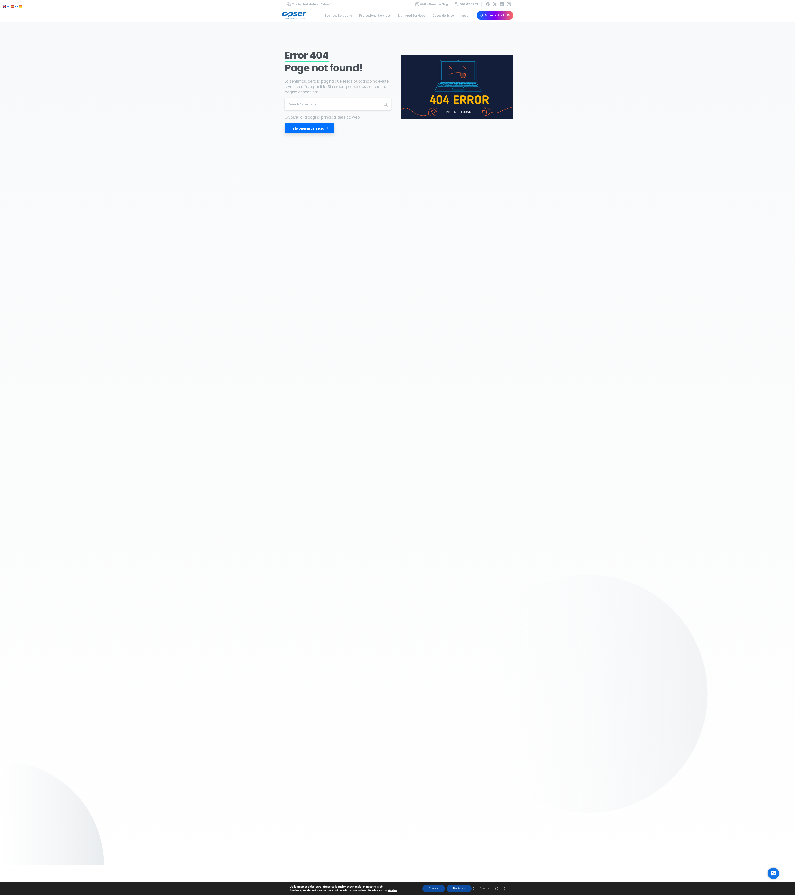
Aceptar (434, 888)
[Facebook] (488, 4)
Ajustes (484, 888)
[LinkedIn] (502, 4)
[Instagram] (509, 4)
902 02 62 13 (469, 4)
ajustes (392, 890)
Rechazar (459, 888)
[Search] (385, 104)
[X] (495, 4)
